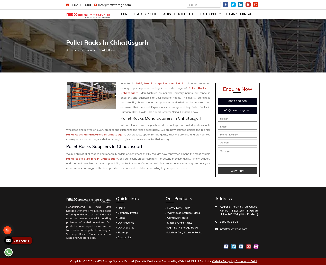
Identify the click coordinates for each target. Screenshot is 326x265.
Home (125, 14)
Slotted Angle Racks (179, 222)
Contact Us (249, 14)
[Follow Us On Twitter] (233, 4)
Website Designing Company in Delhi (234, 261)
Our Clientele (184, 14)
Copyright (76, 261)
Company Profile (145, 14)
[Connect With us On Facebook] (225, 4)
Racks (166, 14)
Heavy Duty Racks (178, 207)
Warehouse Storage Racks (183, 212)
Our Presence (88, 50)
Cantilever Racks (177, 217)
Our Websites (125, 227)
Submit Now (237, 170)
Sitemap (230, 14)
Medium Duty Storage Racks (184, 232)
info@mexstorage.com (114, 5)
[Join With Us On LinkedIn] (240, 4)
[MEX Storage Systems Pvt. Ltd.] (88, 13)
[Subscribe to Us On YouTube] (248, 4)
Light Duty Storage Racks (182, 227)
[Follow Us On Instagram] (255, 4)
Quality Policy (209, 14)
